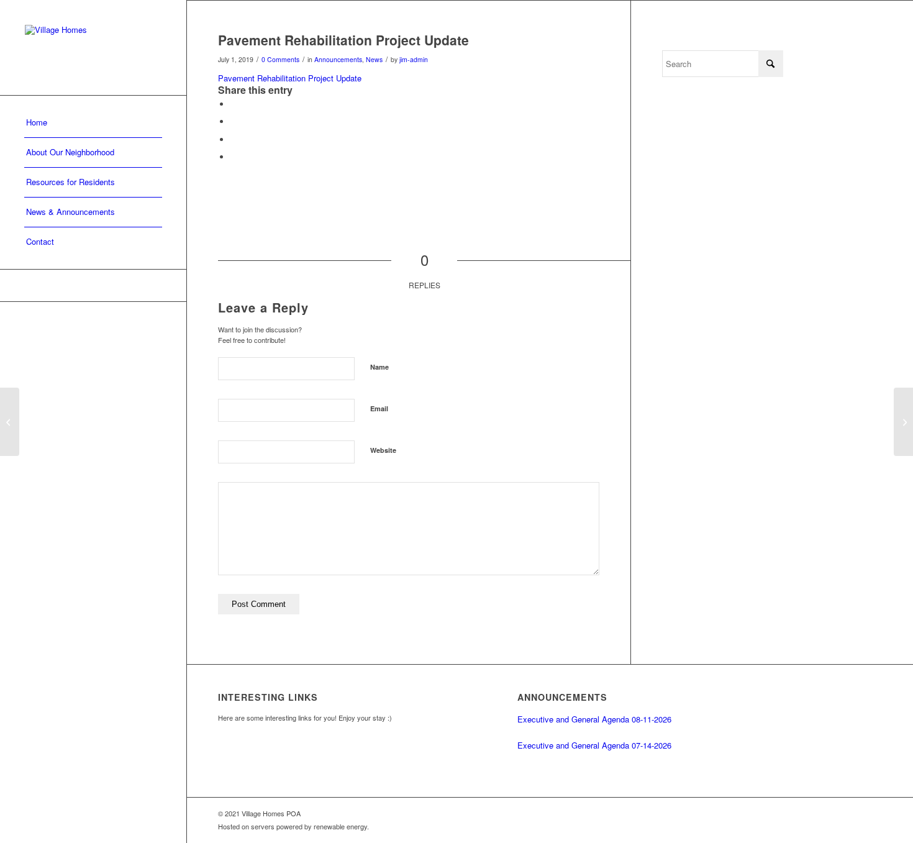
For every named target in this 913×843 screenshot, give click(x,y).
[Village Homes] (93, 47)
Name (379, 366)
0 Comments (280, 59)
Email (379, 408)
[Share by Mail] (233, 157)
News (374, 59)
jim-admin (413, 59)
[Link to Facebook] (93, 285)
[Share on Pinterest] (233, 139)
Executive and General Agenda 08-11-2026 (594, 719)
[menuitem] (93, 123)
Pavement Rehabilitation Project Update (289, 78)
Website (383, 450)
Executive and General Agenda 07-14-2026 (594, 745)
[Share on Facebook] (233, 104)
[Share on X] (233, 121)
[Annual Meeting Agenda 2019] (9, 422)
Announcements (338, 59)
